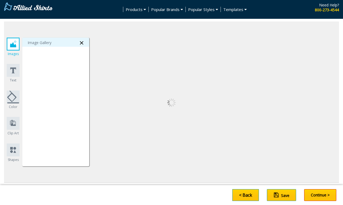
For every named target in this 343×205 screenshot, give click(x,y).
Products (135, 9)
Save (284, 195)
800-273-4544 (327, 9)
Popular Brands (166, 9)
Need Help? (329, 5)
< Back (245, 195)
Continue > (320, 194)
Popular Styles (202, 9)
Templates (233, 9)
